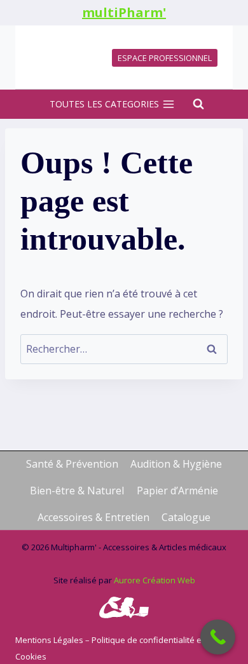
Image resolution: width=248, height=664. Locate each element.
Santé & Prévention (72, 464)
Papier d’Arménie (177, 491)
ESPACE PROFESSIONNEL (165, 58)
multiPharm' (124, 12)
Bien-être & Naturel (77, 491)
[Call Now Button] (217, 637)
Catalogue (186, 517)
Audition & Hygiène (176, 464)
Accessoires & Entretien (93, 517)
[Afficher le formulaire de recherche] (192, 104)
